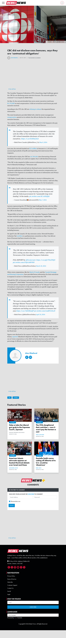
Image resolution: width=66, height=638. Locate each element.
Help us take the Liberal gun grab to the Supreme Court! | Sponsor (19, 427)
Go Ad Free (12, 89)
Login (8, 594)
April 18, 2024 (40, 314)
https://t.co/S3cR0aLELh (30, 139)
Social (9, 591)
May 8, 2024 (43, 142)
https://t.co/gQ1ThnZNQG (45, 260)
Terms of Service (11, 579)
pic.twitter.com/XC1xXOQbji (39, 196)
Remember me (15, 501)
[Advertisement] (33, 76)
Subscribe (10, 582)
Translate (19, 618)
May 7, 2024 (43, 200)
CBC (9, 397)
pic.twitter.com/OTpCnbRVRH (23, 262)
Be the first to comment (34, 57)
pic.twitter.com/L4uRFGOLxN (44, 311)
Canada (16, 397)
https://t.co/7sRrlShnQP (25, 311)
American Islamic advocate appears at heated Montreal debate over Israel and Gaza (19, 461)
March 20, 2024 (41, 266)
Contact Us (10, 588)
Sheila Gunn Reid (40, 434)
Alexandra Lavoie (13, 468)
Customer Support (12, 585)
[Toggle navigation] (3, 3)
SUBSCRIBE (31, 494)
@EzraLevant (30, 260)
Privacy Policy (11, 576)
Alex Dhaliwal (14, 57)
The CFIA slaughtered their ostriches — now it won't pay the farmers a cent (46, 428)
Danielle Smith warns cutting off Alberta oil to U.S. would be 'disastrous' (46, 461)
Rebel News (38, 468)
